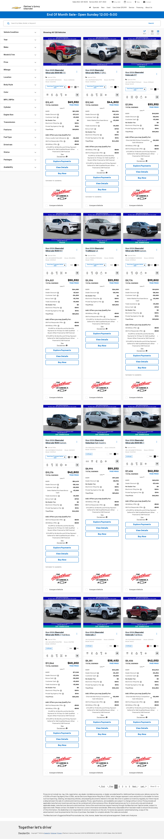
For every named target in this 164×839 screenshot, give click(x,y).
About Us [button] (148, 7)
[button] (79, 51)
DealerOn (47, 833)
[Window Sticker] (77, 94)
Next (135, 787)
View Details (62, 168)
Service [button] (131, 7)
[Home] (90, 7)
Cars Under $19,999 (120, 7)
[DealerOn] (24, 833)
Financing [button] (139, 7)
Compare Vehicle (56, 205)
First (102, 787)
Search (151, 23)
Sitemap (53, 833)
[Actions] (77, 72)
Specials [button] (96, 7)
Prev (110, 787)
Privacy (59, 833)
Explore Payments (62, 161)
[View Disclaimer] (66, 95)
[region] (62, 134)
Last (143, 787)
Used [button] (108, 7)
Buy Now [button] (62, 174)
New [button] (102, 7)
